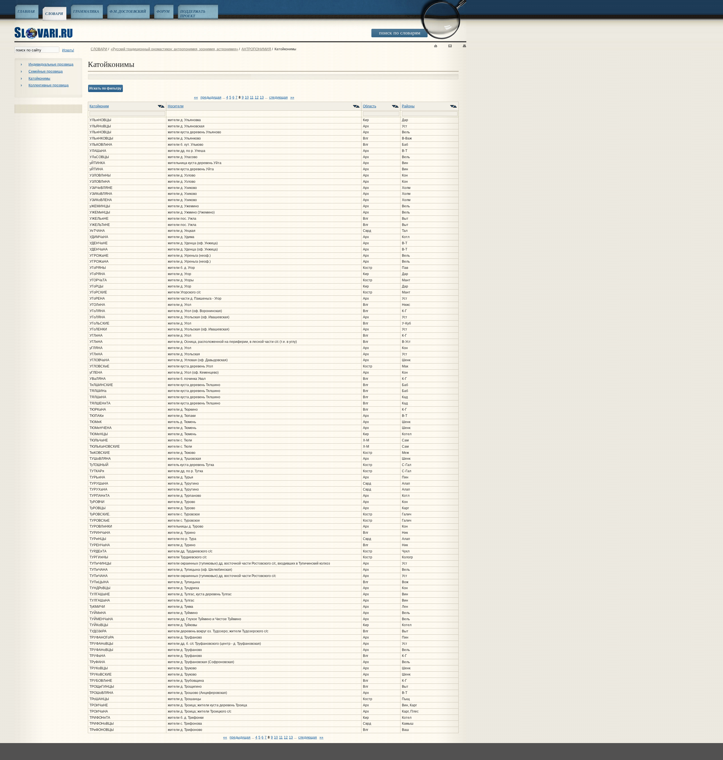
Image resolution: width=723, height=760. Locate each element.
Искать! (68, 50)
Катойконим (99, 106)
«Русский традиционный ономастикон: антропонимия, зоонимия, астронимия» (174, 49)
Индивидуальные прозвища (51, 64)
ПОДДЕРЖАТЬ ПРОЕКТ (192, 13)
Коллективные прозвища (49, 85)
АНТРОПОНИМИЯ (256, 49)
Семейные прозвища (46, 71)
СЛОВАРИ (54, 13)
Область (369, 106)
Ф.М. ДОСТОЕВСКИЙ (128, 11)
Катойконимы (39, 78)
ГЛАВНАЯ (26, 11)
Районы (408, 106)
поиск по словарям (399, 32)
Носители (176, 106)
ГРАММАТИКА (86, 11)
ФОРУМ (163, 11)
